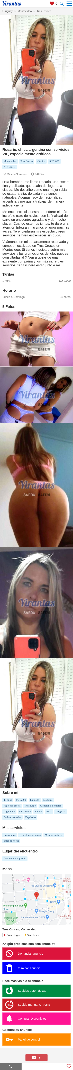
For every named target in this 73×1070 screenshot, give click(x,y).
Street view (31, 935)
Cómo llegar (11, 935)
